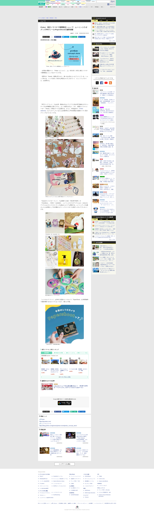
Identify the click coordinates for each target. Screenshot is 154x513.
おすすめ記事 (99, 242)
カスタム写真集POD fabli (105, 492)
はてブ (67, 36)
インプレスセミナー (57, 483)
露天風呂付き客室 (58, 352)
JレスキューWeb (88, 483)
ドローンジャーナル (44, 486)
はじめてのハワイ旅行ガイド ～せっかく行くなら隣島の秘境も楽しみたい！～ (107, 270)
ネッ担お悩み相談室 (44, 488)
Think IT (41, 476)
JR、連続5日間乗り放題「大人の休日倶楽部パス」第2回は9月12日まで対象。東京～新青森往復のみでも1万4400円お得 (105, 28)
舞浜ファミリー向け (83, 352)
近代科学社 (71, 492)
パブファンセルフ (103, 485)
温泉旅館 (46, 352)
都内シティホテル (70, 352)
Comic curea (102, 478)
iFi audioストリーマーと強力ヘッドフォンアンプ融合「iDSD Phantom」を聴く (107, 54)
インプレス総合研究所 (44, 481)
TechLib (86, 497)
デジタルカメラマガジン (45, 492)
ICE (98, 474)
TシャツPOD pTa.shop (104, 490)
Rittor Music (72, 474)
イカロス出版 (86, 474)
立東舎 (72, 483)
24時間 (100, 20)
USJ (92, 6)
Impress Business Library (58, 481)
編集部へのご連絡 (72, 503)
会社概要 (91, 503)
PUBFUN (99, 483)
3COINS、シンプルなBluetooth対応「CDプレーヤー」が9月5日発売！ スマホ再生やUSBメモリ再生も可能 (105, 223)
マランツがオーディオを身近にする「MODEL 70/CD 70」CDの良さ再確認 (107, 49)
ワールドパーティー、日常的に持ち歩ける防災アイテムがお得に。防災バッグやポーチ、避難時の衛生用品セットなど (107, 174)
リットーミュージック (76, 476)
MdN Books (87, 490)
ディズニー (86, 6)
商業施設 (97, 6)
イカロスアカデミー (89, 486)
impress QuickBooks (103, 481)
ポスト (47, 36)
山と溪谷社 (71, 486)
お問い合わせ (54, 503)
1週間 (107, 20)
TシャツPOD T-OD (75, 481)
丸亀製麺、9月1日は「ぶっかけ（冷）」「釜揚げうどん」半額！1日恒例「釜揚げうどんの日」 (105, 230)
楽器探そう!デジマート (76, 478)
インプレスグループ (98, 503)
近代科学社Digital (75, 494)
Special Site (99, 44)
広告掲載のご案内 (62, 503)
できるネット (42, 495)
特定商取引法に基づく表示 (110, 503)
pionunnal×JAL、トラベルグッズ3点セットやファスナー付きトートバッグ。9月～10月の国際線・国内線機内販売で (107, 197)
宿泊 (102, 6)
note (75, 36)
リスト (52, 36)
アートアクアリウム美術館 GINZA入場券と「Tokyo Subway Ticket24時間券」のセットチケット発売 (82, 438)
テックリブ (85, 495)
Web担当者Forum (43, 478)
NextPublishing (56, 494)
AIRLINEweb (88, 476)
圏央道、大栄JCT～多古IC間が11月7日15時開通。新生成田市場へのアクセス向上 (107, 130)
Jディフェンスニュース (90, 478)
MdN (84, 488)
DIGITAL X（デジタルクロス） (59, 486)
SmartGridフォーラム (58, 476)
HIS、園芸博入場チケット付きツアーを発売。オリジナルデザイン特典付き (107, 155)
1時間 (95, 20)
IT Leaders (42, 483)
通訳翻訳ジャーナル (89, 481)
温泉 (72, 6)
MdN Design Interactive (90, 492)
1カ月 (113, 20)
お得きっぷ (66, 6)
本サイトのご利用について (43, 503)
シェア (59, 36)
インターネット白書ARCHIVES (46, 497)
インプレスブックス (57, 492)
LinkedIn (83, 36)
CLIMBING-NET (74, 490)
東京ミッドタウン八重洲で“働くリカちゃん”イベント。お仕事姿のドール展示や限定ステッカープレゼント (56, 438)
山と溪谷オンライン (75, 488)
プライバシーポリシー (82, 503)
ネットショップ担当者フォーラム (60, 478)
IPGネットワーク (101, 488)
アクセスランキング (101, 18)
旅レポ (60, 6)
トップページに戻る (64, 464)
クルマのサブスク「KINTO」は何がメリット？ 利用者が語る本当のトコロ (107, 60)
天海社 (100, 476)
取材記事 (55, 6)
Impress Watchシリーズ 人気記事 (104, 217)
